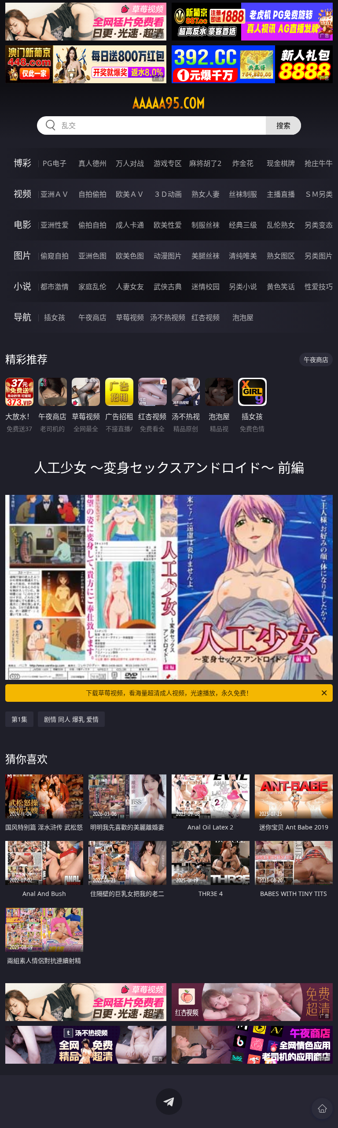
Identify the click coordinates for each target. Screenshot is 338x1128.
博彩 (22, 163)
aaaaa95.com (168, 103)
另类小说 (243, 286)
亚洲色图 (92, 256)
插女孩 (54, 317)
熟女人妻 (205, 194)
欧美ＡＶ (130, 194)
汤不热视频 (167, 317)
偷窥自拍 (54, 256)
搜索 (283, 125)
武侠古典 (168, 286)
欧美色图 (130, 256)
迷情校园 (205, 286)
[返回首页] (322, 1108)
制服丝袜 (205, 225)
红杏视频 (205, 317)
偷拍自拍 (92, 225)
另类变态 (319, 225)
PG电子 (54, 163)
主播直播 (281, 194)
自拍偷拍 (92, 194)
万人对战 (130, 163)
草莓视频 (130, 317)
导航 (22, 317)
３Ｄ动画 (168, 194)
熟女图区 (281, 256)
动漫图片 (168, 256)
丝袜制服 (243, 194)
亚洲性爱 (54, 225)
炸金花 (243, 163)
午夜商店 (92, 317)
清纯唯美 (243, 256)
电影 (22, 225)
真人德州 (92, 163)
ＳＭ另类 (319, 194)
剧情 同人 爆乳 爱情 (71, 719)
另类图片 (319, 256)
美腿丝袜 (205, 256)
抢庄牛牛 (319, 163)
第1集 (19, 719)
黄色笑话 (281, 286)
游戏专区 (168, 163)
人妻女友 (130, 286)
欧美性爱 (168, 225)
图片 (22, 256)
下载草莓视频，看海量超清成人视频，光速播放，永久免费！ (169, 693)
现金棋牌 (281, 163)
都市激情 (54, 286)
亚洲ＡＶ (54, 194)
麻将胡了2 (205, 163)
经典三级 (243, 225)
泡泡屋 (243, 317)
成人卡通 (130, 225)
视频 (22, 194)
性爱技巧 (319, 286)
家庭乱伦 (92, 286)
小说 (22, 286)
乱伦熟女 (281, 225)
